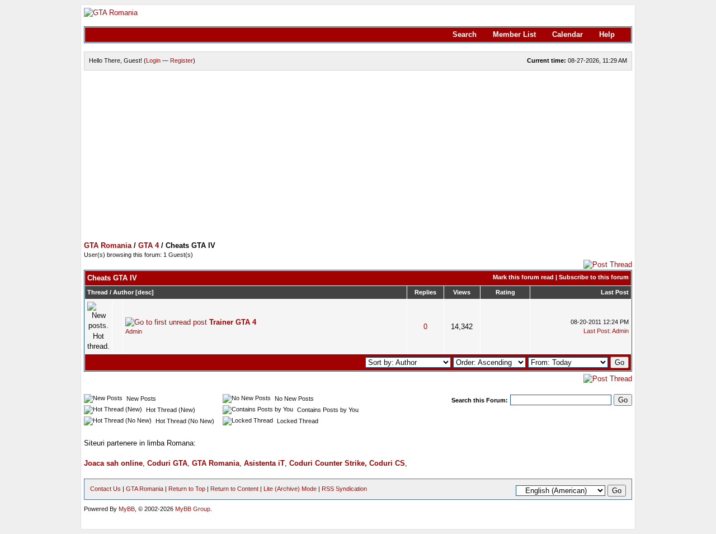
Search (465, 34)
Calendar (567, 34)
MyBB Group (192, 508)
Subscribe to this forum (594, 277)
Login (153, 60)
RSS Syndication (344, 488)
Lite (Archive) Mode (290, 488)
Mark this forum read (523, 277)
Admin (133, 331)
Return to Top (186, 488)
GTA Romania (107, 245)
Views (461, 292)
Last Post (615, 292)
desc (145, 292)
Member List (514, 34)
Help (607, 34)
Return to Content (234, 488)
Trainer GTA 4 (232, 322)
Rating (505, 292)
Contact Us (105, 488)
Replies (425, 292)
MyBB (127, 508)
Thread (97, 292)
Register (181, 60)
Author (123, 292)
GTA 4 (148, 245)
